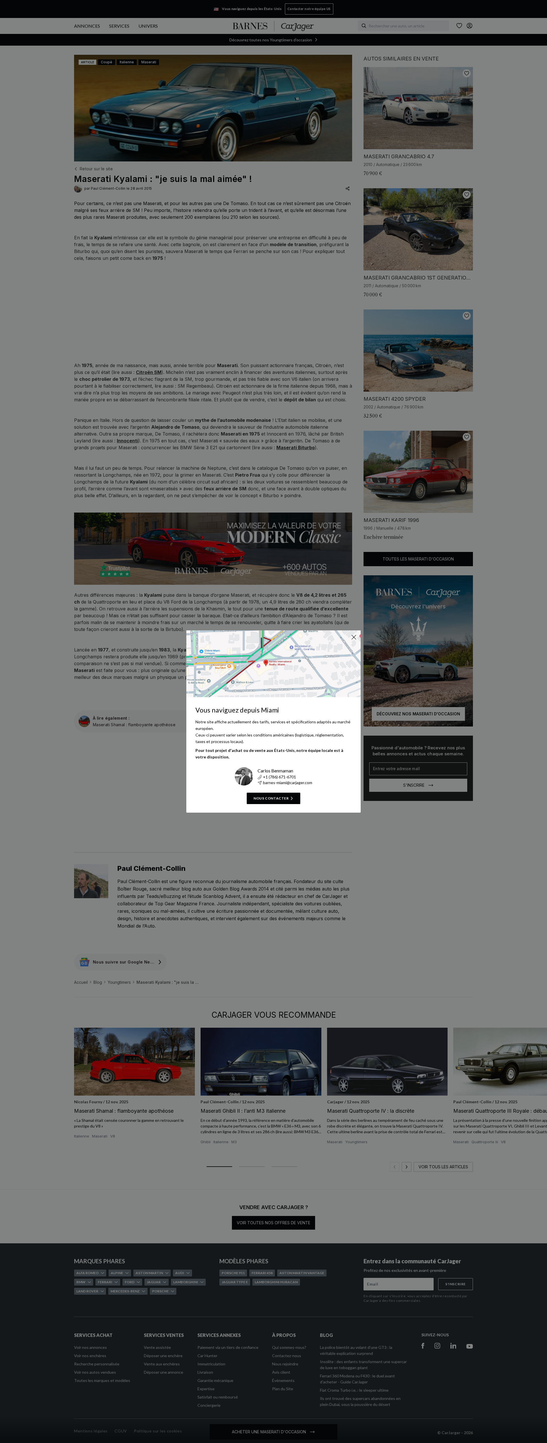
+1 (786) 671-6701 (279, 776)
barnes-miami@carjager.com (287, 782)
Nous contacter (271, 798)
